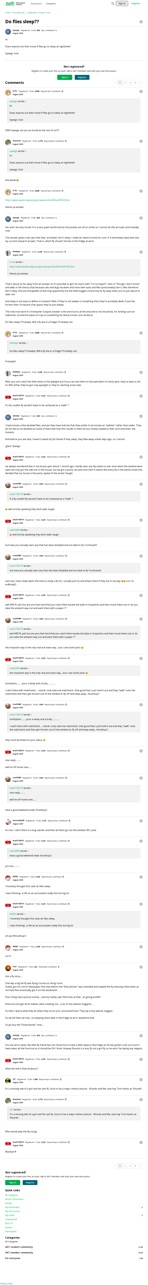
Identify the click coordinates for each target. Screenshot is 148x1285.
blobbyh (16, 251)
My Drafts (74, 1215)
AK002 (15, 876)
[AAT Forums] (15, 3)
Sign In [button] (64, 77)
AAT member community (74, 1252)
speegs (16, 30)
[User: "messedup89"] (8, 822)
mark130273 (18, 395)
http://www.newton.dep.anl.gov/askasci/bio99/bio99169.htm (37, 200)
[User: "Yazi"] (8, 968)
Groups (8, 1227)
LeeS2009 (17, 483)
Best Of (8, 1223)
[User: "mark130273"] (8, 397)
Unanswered (11, 1219)
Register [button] (82, 77)
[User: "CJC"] (8, 1081)
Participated (10, 1231)
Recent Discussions (14, 1199)
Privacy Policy (6, 1283)
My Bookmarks (74, 1207)
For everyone (74, 1258)
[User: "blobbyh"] (8, 253)
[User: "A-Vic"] (8, 93)
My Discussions (12, 1211)
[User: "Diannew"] (8, 142)
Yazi (15, 966)
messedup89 (18, 820)
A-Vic (15, 91)
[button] (141, 22)
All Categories (11, 1195)
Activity (8, 1203)
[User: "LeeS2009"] (8, 485)
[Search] (112, 3)
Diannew (17, 141)
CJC (14, 1079)
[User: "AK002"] (8, 878)
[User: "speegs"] (8, 32)
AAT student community (74, 1247)
